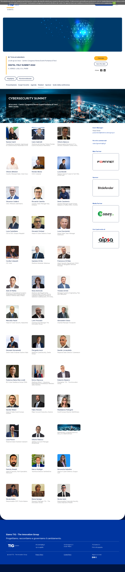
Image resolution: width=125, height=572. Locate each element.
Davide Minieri (11, 410)
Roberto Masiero (63, 380)
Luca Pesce (10, 439)
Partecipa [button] (101, 58)
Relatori (41, 85)
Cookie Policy (105, 1)
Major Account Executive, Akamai (42, 412)
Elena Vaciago (37, 499)
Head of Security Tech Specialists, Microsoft (16, 472)
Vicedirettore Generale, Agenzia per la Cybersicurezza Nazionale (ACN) (17, 145)
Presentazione (11, 85)
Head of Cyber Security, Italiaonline (17, 322)
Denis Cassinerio (63, 201)
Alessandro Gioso (63, 320)
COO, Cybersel (36, 174)
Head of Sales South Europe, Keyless (15, 412)
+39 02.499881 (39, 547)
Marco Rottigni (37, 469)
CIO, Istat (9, 263)
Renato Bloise (37, 172)
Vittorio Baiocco (63, 142)
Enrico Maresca (37, 380)
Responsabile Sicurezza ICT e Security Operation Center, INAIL (67, 145)
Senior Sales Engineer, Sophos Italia (17, 352)
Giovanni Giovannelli (13, 350)
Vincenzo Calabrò (12, 201)
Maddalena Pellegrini (65, 410)
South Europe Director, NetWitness (68, 412)
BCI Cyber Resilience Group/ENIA (16, 382)
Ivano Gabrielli (37, 142)
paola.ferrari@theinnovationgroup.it (104, 132)
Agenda (33, 85)
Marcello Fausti (11, 320)
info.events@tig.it (40, 544)
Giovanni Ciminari (38, 231)
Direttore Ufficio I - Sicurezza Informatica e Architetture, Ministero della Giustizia (43, 383)
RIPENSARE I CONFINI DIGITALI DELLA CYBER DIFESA (67, 433)
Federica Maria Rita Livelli (15, 380)
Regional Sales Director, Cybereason (68, 352)
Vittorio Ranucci (37, 439)
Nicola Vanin (61, 499)
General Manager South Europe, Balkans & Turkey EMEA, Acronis (67, 204)
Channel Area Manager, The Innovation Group (40, 323)
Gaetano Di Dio (37, 261)
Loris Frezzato (37, 320)
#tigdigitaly (10, 78)
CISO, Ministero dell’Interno (14, 203)
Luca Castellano (12, 231)
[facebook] (101, 70)
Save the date (100, 64)
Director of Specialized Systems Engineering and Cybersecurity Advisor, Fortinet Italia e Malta (16, 294)
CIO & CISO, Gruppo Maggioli (15, 233)
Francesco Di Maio (64, 261)
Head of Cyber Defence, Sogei (41, 233)
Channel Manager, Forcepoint (66, 322)
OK (114, 3)
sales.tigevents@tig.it (99, 143)
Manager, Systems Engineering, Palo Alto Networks (68, 293)
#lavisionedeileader (25, 78)
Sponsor (48, 85)
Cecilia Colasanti (12, 261)
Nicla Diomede (37, 291)
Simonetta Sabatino (64, 469)
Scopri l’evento (23, 85)
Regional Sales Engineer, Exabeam (16, 441)
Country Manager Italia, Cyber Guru (17, 174)
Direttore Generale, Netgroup (41, 263)
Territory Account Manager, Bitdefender (40, 442)
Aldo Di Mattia (11, 291)
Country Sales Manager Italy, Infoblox (41, 204)
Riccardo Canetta (38, 201)
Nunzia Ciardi (11, 142)
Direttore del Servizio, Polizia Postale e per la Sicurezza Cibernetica (43, 145)
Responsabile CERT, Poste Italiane (17, 501)
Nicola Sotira (10, 499)
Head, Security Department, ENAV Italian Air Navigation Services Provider (68, 264)
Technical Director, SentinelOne (41, 471)
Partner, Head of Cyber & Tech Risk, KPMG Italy (68, 174)
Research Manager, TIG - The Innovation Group (41, 502)
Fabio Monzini (37, 410)
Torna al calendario (17, 57)
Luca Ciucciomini (63, 231)
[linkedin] (105, 70)
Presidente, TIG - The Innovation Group (67, 383)
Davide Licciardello (64, 350)
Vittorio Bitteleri (12, 172)
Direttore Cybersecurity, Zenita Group (41, 353)
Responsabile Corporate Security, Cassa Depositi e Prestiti (67, 502)
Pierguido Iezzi (37, 350)
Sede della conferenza (61, 85)
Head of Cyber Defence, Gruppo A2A (67, 472)
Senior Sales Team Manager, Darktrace (66, 234)
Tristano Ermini (62, 291)
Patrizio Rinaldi (11, 469)
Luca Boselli (61, 172)
